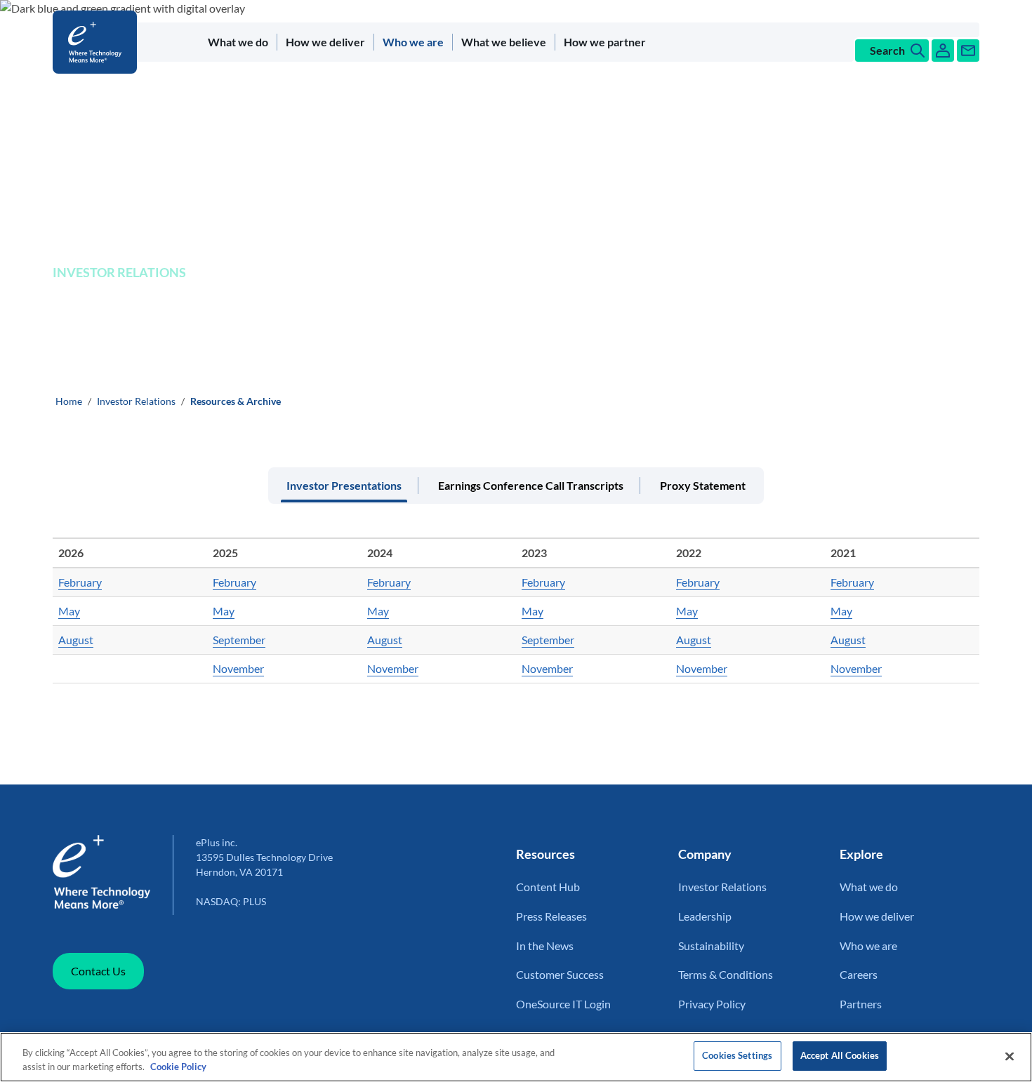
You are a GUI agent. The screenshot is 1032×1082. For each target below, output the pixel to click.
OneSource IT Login (563, 1003)
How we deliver (325, 41)
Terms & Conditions (725, 974)
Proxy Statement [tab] (703, 485)
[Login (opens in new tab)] (943, 50)
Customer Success (560, 974)
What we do (238, 41)
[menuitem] (238, 42)
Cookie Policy (178, 1066)
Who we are (413, 41)
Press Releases (551, 916)
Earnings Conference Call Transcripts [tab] (530, 485)
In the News (545, 945)
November (238, 668)
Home (68, 401)
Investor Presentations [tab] (344, 485)
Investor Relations (136, 401)
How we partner (605, 41)
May (69, 610)
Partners (861, 1003)
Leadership (705, 916)
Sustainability (711, 945)
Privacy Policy (712, 1003)
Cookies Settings (737, 1055)
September (239, 639)
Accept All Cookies (839, 1055)
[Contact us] (968, 50)
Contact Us (98, 970)
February (80, 582)
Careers (859, 974)
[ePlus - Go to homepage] (98, 42)
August (75, 639)
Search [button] (887, 50)
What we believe (503, 41)
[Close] (1009, 1056)
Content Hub (548, 886)
